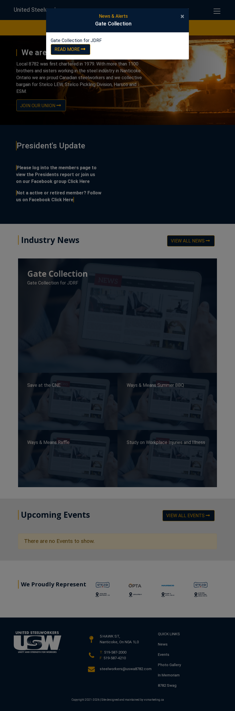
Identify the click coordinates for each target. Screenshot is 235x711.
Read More (67, 49)
